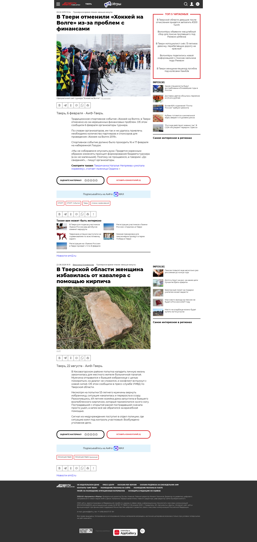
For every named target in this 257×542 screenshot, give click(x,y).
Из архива (106, 98)
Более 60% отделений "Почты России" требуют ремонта (178, 107)
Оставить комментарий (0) (128, 180)
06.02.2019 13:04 (64, 12)
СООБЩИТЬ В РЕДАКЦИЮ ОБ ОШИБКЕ (144, 491)
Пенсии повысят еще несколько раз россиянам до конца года (181, 271)
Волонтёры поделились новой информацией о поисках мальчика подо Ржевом (177, 58)
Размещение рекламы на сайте (115, 488)
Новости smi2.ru (66, 255)
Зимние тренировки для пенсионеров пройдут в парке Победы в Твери (130, 236)
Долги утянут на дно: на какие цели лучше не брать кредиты (181, 281)
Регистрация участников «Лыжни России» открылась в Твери (131, 225)
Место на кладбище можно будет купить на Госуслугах (180, 311)
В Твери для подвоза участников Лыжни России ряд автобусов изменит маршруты (84, 226)
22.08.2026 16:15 (63, 265)
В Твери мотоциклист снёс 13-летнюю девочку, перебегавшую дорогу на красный (177, 46)
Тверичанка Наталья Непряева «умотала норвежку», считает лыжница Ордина (107, 167)
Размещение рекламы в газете (148, 488)
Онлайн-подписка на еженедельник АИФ (159, 485)
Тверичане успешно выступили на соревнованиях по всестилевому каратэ (85, 236)
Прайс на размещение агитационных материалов (101, 491)
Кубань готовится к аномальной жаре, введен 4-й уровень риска (180, 117)
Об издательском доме (88, 485)
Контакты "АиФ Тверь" (87, 488)
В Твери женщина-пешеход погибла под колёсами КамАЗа (177, 69)
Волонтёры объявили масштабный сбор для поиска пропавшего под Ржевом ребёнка (177, 34)
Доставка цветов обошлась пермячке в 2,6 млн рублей (182, 97)
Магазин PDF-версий (127, 485)
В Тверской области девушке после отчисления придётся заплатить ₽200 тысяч (176, 22)
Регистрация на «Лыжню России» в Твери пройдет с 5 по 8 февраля (85, 244)
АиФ (59, 351)
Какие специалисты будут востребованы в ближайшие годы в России (181, 88)
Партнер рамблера (103, 531)
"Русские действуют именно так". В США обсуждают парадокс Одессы (181, 126)
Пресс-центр (108, 485)
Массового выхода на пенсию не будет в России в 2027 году (180, 301)
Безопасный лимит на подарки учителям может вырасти (179, 291)
